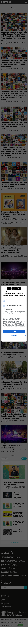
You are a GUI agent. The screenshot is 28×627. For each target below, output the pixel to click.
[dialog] (14, 314)
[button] (14, 309)
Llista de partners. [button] (15, 319)
